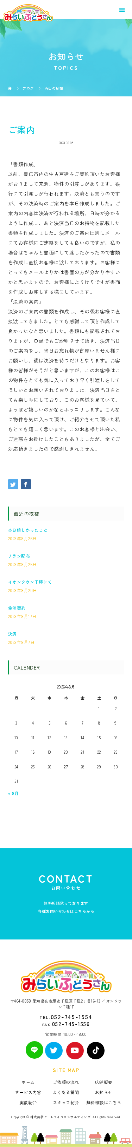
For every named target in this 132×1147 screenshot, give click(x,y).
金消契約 (17, 608)
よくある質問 (66, 1092)
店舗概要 (104, 1082)
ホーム (28, 1082)
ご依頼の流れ (66, 1082)
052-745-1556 (71, 1023)
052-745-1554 (72, 1016)
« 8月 (13, 793)
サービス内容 (28, 1092)
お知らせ (104, 1092)
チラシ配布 (19, 556)
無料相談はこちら (103, 1102)
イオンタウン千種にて (30, 582)
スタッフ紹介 (66, 1102)
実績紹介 (28, 1102)
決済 (12, 634)
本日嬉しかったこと (28, 530)
